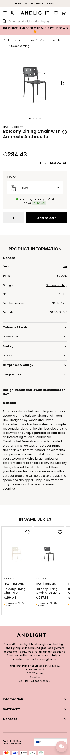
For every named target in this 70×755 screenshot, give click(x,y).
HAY (5, 127)
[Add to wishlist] (64, 132)
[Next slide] (63, 83)
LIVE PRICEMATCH (55, 163)
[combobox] (35, 21)
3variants (9, 578)
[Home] (35, 13)
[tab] (30, 118)
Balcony (17, 127)
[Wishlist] (56, 12)
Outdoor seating (56, 285)
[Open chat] (61, 746)
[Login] (12, 12)
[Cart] (63, 12)
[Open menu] (5, 13)
